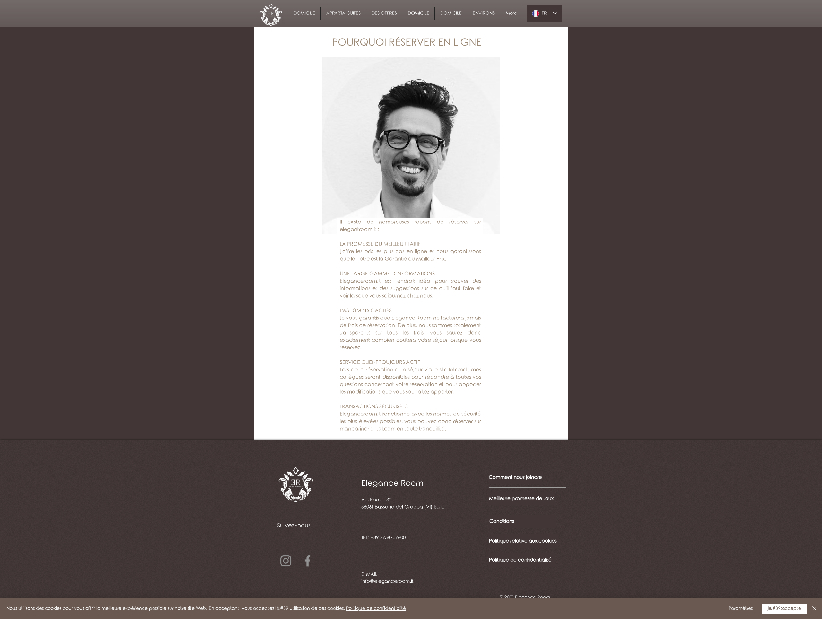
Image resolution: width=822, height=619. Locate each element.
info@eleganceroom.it (387, 581)
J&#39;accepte (784, 608)
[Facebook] (307, 561)
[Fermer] (814, 609)
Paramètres (741, 608)
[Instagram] (285, 561)
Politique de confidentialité (376, 608)
